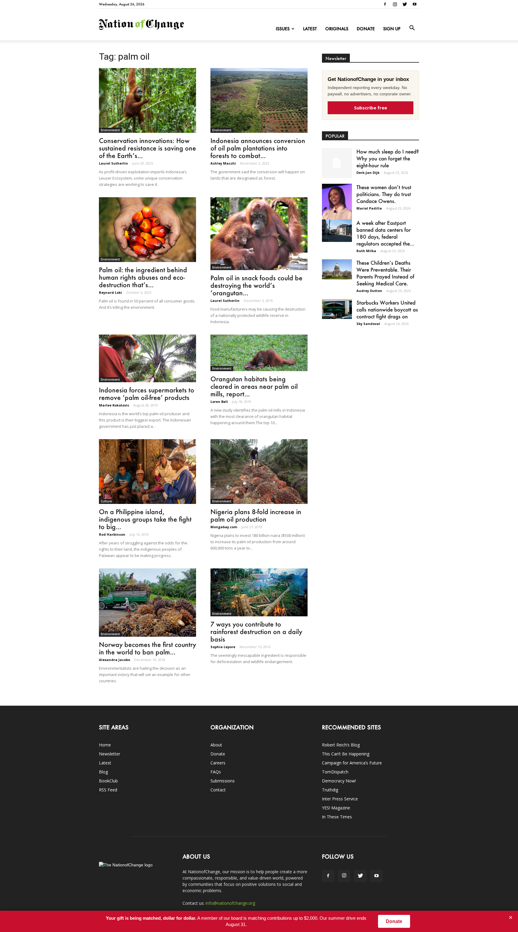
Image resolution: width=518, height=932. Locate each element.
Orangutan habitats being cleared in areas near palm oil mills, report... (254, 386)
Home (105, 745)
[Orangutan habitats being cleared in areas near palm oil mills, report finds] (259, 353)
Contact (218, 790)
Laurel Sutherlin (113, 163)
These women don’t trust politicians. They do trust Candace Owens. (383, 194)
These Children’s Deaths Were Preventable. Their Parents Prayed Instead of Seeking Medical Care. (385, 273)
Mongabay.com (223, 527)
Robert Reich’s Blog (341, 745)
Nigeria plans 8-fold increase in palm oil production (255, 515)
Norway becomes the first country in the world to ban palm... (147, 648)
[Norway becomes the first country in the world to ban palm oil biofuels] (147, 602)
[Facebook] (384, 4)
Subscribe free (370, 108)
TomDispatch (335, 772)
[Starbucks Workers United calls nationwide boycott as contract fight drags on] (337, 309)
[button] (412, 28)
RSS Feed (108, 790)
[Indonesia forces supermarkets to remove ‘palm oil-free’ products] (147, 358)
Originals (336, 28)
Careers (217, 763)
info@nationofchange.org (230, 903)
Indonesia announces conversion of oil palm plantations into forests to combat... (257, 147)
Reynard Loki (110, 292)
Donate (366, 28)
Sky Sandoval (368, 323)
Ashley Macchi (223, 163)
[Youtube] (414, 4)
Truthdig (330, 790)
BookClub (108, 781)
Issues (283, 28)
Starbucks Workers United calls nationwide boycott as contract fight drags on (387, 309)
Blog (103, 772)
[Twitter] (404, 4)
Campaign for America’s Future (352, 763)
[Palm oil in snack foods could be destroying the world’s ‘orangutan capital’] (259, 233)
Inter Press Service (340, 799)
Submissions (222, 781)
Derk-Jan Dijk (368, 172)
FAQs (215, 772)
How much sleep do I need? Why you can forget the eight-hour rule (387, 158)
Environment (110, 130)
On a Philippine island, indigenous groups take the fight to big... (145, 519)
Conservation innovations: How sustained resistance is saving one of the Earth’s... (147, 147)
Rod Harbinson (112, 534)
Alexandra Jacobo (114, 659)
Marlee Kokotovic (114, 405)
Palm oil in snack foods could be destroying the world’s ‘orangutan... (256, 285)
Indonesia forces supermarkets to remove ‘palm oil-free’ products (146, 393)
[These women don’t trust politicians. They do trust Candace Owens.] (337, 205)
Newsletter (109, 754)
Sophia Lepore (222, 647)
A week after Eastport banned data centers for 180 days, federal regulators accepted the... (385, 233)
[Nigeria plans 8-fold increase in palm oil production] (259, 471)
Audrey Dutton (369, 290)
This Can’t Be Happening (345, 754)
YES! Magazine (336, 808)
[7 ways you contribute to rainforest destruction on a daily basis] (259, 592)
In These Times (337, 817)
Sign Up (391, 28)
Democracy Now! (339, 781)
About (216, 745)
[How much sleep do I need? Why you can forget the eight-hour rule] (337, 163)
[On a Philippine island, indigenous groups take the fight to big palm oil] (147, 471)
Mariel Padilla (369, 208)
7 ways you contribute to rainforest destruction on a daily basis (256, 631)
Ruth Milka (366, 251)
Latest (310, 28)
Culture (106, 501)
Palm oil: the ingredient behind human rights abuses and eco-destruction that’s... (143, 277)
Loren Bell (219, 401)
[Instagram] (394, 4)
